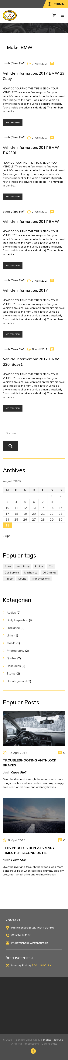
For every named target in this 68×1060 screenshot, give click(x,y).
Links (10, 635)
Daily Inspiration (17, 620)
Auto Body (22, 566)
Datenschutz (49, 1043)
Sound (22, 578)
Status (11, 673)
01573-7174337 (21, 935)
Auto (8, 566)
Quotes (11, 658)
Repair (9, 578)
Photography (15, 650)
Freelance (13, 628)
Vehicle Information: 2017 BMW (31, 221)
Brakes (39, 566)
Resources (14, 666)
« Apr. (6, 536)
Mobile (11, 643)
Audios (11, 612)
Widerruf (16, 1043)
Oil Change (49, 572)
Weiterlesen (13, 122)
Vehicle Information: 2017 (25, 290)
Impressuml (32, 1043)
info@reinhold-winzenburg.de (29, 943)
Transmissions (41, 578)
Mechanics (30, 572)
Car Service (12, 572)
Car (51, 566)
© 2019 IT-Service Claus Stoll (21, 1039)
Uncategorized (17, 681)
